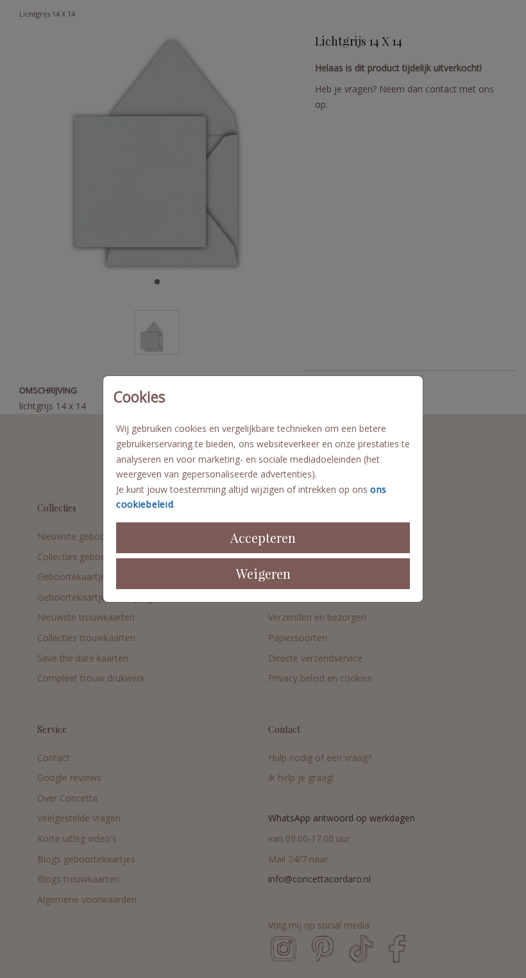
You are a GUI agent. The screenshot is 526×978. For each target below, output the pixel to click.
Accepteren (263, 537)
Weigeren (263, 573)
